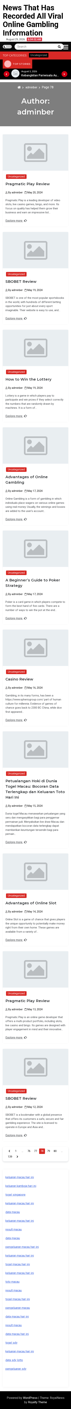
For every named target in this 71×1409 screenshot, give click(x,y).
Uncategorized (16, 176)
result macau (13, 1290)
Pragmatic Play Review (27, 184)
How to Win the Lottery (28, 379)
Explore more (14, 220)
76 (28, 1151)
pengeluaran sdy (15, 1369)
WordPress (30, 1398)
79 (48, 1151)
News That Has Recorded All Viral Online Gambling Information (33, 20)
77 (35, 1151)
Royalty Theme (37, 1402)
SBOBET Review (20, 281)
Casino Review (19, 679)
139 (10, 1156)
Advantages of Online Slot (30, 903)
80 (55, 1151)
